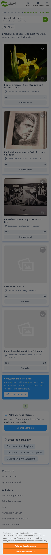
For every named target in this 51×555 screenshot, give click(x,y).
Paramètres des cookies (25, 552)
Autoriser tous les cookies (25, 546)
